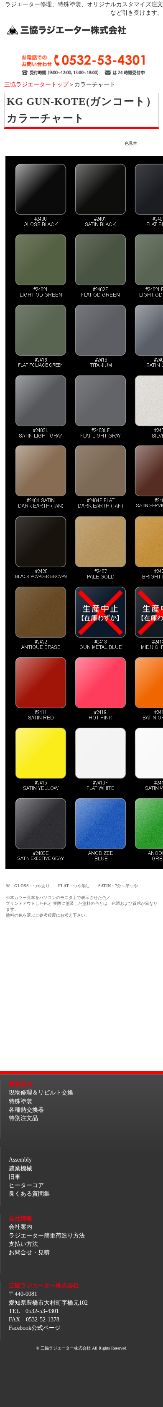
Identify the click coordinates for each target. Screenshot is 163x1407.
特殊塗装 (20, 1101)
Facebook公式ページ (35, 1327)
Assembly (20, 1159)
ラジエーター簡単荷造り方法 (47, 1235)
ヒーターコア (26, 1185)
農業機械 (20, 1168)
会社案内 (20, 1226)
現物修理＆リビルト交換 (41, 1092)
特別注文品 (23, 1118)
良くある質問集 (29, 1193)
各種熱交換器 (26, 1109)
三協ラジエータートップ (36, 84)
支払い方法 (23, 1243)
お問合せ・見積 (29, 1252)
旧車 (14, 1176)
